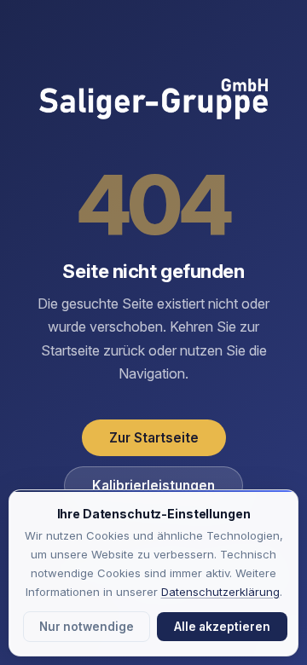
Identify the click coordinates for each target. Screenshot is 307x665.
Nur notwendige (86, 626)
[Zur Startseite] (153, 100)
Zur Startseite (154, 438)
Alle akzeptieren (222, 626)
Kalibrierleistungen (153, 485)
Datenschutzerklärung (220, 591)
